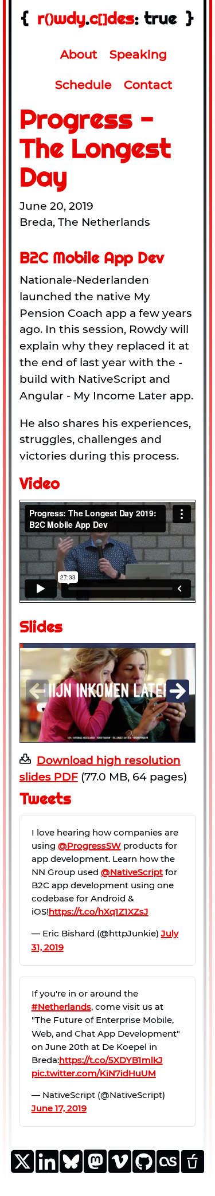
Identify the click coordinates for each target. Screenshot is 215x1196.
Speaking (138, 54)
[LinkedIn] (47, 1171)
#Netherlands (61, 1006)
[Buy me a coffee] (192, 1169)
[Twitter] (22, 1171)
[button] (177, 691)
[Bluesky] (71, 1171)
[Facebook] (95, 1169)
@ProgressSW (89, 845)
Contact (148, 84)
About (78, 54)
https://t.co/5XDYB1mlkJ (111, 1059)
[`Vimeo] (119, 1171)
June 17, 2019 (59, 1108)
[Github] (143, 1171)
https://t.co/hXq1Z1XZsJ (98, 911)
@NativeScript (132, 871)
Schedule (83, 84)
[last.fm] (168, 1169)
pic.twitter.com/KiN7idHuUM (94, 1073)
